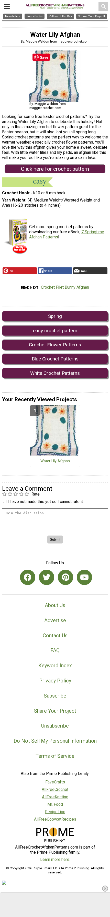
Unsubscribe (55, 726)
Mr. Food (55, 804)
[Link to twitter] (46, 577)
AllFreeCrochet (55, 789)
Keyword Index (55, 665)
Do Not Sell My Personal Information (55, 741)
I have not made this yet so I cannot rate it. (46, 501)
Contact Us (55, 635)
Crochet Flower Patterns (55, 345)
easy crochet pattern (55, 331)
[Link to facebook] (27, 577)
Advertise (55, 620)
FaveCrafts (55, 782)
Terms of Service (55, 756)
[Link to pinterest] (65, 577)
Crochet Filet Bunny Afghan (65, 287)
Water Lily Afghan (55, 461)
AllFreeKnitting (55, 796)
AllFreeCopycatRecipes (55, 819)
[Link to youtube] (84, 577)
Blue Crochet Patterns (55, 359)
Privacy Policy (55, 681)
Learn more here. (55, 859)
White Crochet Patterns (55, 373)
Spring (55, 316)
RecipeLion (55, 811)
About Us (55, 605)
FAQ (55, 650)
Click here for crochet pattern (55, 169)
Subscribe (55, 696)
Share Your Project (55, 711)
